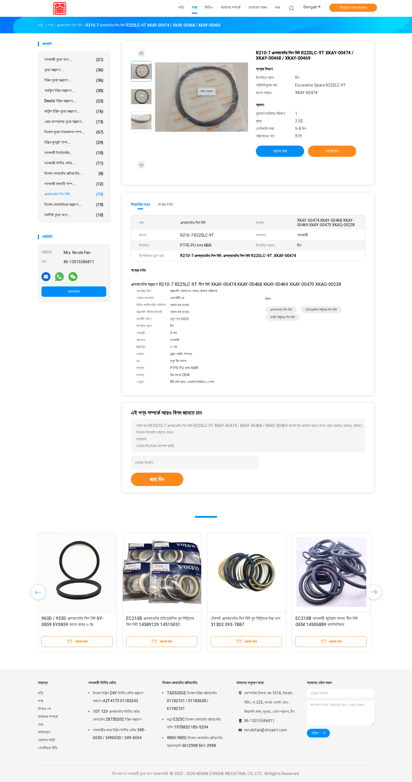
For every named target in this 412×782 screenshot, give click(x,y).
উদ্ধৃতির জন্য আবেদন (353, 7)
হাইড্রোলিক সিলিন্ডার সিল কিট (321, 310)
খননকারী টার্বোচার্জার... (73, 152)
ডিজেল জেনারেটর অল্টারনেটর (179, 682)
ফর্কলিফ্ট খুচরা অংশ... (73, 215)
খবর (40, 724)
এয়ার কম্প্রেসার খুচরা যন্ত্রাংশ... (73, 121)
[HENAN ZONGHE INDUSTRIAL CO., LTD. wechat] (72, 276)
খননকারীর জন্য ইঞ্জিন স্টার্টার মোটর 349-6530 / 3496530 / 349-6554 (119, 734)
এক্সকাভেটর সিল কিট (281, 310)
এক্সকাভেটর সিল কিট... (73, 194)
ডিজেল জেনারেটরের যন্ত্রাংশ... (73, 204)
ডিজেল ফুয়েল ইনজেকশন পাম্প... (73, 132)
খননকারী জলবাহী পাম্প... (73, 183)
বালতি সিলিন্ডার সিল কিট (282, 317)
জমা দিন (157, 479)
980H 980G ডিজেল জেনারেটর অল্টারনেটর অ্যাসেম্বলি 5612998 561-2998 (195, 742)
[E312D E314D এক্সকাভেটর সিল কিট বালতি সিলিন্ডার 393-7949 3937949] (77, 572)
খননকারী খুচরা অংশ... (73, 59)
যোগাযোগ (74, 291)
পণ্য (40, 701)
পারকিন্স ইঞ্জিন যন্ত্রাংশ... (73, 90)
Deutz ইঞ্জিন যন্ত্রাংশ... (73, 101)
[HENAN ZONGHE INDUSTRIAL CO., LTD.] (59, 8)
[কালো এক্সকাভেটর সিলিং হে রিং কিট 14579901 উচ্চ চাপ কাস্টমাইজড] (331, 572)
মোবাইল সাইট (46, 740)
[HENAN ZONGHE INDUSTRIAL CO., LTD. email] (45, 276)
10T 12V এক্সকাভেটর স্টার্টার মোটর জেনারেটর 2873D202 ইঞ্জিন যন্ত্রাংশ (117, 715)
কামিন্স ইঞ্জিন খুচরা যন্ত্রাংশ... (73, 111)
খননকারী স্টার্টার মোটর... (73, 163)
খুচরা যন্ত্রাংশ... (73, 69)
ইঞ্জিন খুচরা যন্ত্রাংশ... (73, 80)
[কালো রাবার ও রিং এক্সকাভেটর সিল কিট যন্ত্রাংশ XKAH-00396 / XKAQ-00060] (246, 572)
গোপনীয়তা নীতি (47, 748)
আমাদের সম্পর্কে (48, 716)
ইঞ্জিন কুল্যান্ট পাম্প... (73, 142)
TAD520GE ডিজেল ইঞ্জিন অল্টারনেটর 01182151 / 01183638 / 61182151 (192, 701)
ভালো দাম (280, 151)
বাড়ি (40, 693)
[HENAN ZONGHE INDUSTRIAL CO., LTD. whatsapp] (59, 276)
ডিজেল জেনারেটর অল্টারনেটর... (73, 173)
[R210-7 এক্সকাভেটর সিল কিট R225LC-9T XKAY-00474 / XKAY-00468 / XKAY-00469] (201, 97)
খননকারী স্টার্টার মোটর (102, 682)
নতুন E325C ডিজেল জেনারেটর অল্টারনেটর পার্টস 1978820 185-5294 (194, 723)
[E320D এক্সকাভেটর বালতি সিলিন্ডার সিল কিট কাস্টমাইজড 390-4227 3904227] (162, 572)
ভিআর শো (44, 708)
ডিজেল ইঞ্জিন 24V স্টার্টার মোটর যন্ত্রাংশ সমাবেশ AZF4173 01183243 (118, 697)
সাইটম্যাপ (44, 732)
